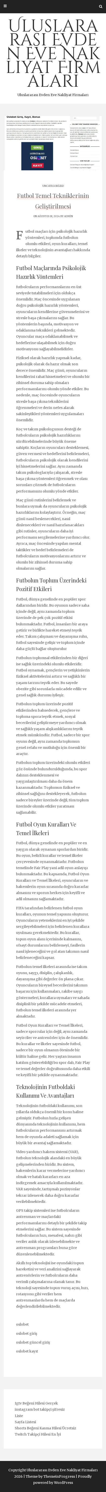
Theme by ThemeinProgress (50, 1476)
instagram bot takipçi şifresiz (40, 1409)
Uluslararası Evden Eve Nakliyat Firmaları (53, 56)
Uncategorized (53, 186)
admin (68, 216)
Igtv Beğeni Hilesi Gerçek (36, 1403)
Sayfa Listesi (25, 1422)
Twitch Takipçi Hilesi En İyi (38, 1434)
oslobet (22, 1324)
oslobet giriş (26, 1333)
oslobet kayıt (27, 1351)
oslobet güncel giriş (33, 1342)
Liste (19, 1416)
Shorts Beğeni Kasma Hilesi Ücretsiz (45, 1428)
